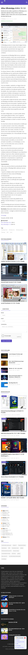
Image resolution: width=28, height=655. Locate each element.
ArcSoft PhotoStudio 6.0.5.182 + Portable (10, 303)
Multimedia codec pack (6, 545)
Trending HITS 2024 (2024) (14, 635)
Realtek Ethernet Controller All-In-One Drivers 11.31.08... (17, 610)
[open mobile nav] (2, 2)
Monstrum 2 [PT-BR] (13, 622)
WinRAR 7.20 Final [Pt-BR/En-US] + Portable (12, 497)
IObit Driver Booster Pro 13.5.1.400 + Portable (13, 433)
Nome (2, 312)
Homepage (3, 215)
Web (7, 232)
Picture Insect (16, 550)
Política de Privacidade (10, 649)
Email (2, 318)
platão (21, 548)
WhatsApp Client (4, 229)
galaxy (19, 553)
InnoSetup (4, 559)
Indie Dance (4, 548)
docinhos (14, 553)
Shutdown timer (15, 548)
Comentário (4, 324)
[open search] (26, 2)
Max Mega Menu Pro (13, 382)
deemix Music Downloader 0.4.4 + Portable (12, 477)
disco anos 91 (4, 556)
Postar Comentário (6, 341)
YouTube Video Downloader (14, 556)
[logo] (14, 2)
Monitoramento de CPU (6, 550)
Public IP (14, 545)
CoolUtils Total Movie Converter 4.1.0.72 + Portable (12, 261)
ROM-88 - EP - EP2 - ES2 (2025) (15, 368)
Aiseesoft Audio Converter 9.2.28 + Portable (11, 282)
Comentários (5, 309)
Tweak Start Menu (22, 545)
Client (11, 232)
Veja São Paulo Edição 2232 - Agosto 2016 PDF (17, 603)
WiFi (9, 548)
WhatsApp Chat (11, 229)
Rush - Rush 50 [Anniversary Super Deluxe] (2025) (16, 362)
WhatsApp (3, 232)
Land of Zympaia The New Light (15, 354)
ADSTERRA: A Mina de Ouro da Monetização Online (14, 646)
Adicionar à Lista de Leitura (7, 21)
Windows (4, 18)
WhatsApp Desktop (19, 229)
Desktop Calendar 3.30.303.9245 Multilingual (16, 596)
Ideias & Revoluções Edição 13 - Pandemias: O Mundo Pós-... (15, 376)
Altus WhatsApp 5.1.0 (6, 224)
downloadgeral (4, 414)
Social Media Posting (6, 553)
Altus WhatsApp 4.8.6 (6, 222)
